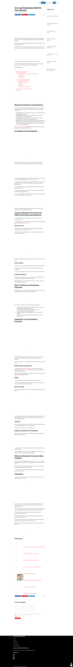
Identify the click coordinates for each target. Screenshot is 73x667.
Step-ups (20, 85)
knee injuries (36, 461)
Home (39, 2)
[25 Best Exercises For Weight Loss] (49, 15)
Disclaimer (15, 642)
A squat (16, 380)
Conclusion (18, 90)
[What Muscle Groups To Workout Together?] (49, 68)
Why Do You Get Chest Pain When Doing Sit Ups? (32, 566)
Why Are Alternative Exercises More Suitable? (24, 88)
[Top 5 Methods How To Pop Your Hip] (49, 52)
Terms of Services (16, 645)
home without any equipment (26, 368)
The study (16, 193)
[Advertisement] (30, 171)
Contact (14, 640)
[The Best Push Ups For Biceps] (49, 30)
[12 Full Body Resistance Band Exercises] (49, 22)
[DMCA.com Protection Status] (19, 665)
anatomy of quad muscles (20, 126)
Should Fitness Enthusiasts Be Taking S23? (30, 560)
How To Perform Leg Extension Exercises (23, 79)
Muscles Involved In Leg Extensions (22, 71)
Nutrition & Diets (49, 2)
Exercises (43, 2)
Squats (20, 83)
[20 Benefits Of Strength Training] (49, 60)
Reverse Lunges (21, 84)
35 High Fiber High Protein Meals (29, 586)
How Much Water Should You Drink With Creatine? (32, 580)
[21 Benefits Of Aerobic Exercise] (49, 37)
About (14, 638)
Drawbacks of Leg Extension (21, 72)
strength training (20, 503)
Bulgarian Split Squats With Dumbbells (25, 86)
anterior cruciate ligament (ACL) (32, 179)
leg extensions (26, 222)
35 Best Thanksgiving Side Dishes (29, 573)
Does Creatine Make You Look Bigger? (30, 593)
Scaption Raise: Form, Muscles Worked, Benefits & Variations (34, 546)
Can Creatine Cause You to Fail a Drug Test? (31, 553)
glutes (27, 425)
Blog (54, 2)
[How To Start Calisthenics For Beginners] (49, 45)
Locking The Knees (22, 77)
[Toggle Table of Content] (15, 70)
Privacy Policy (16, 644)
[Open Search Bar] (57, 3)
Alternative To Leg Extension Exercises (23, 80)
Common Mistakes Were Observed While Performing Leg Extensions (28, 73)
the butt (31, 382)
